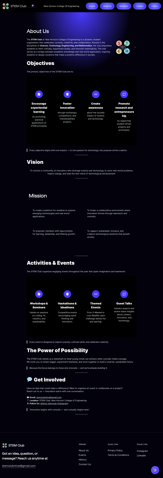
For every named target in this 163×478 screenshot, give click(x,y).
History (154, 6)
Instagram (142, 451)
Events (92, 6)
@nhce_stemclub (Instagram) (54, 403)
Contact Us (85, 464)
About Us (107, 6)
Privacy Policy (115, 450)
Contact (139, 6)
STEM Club (18, 6)
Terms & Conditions (118, 455)
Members (124, 6)
